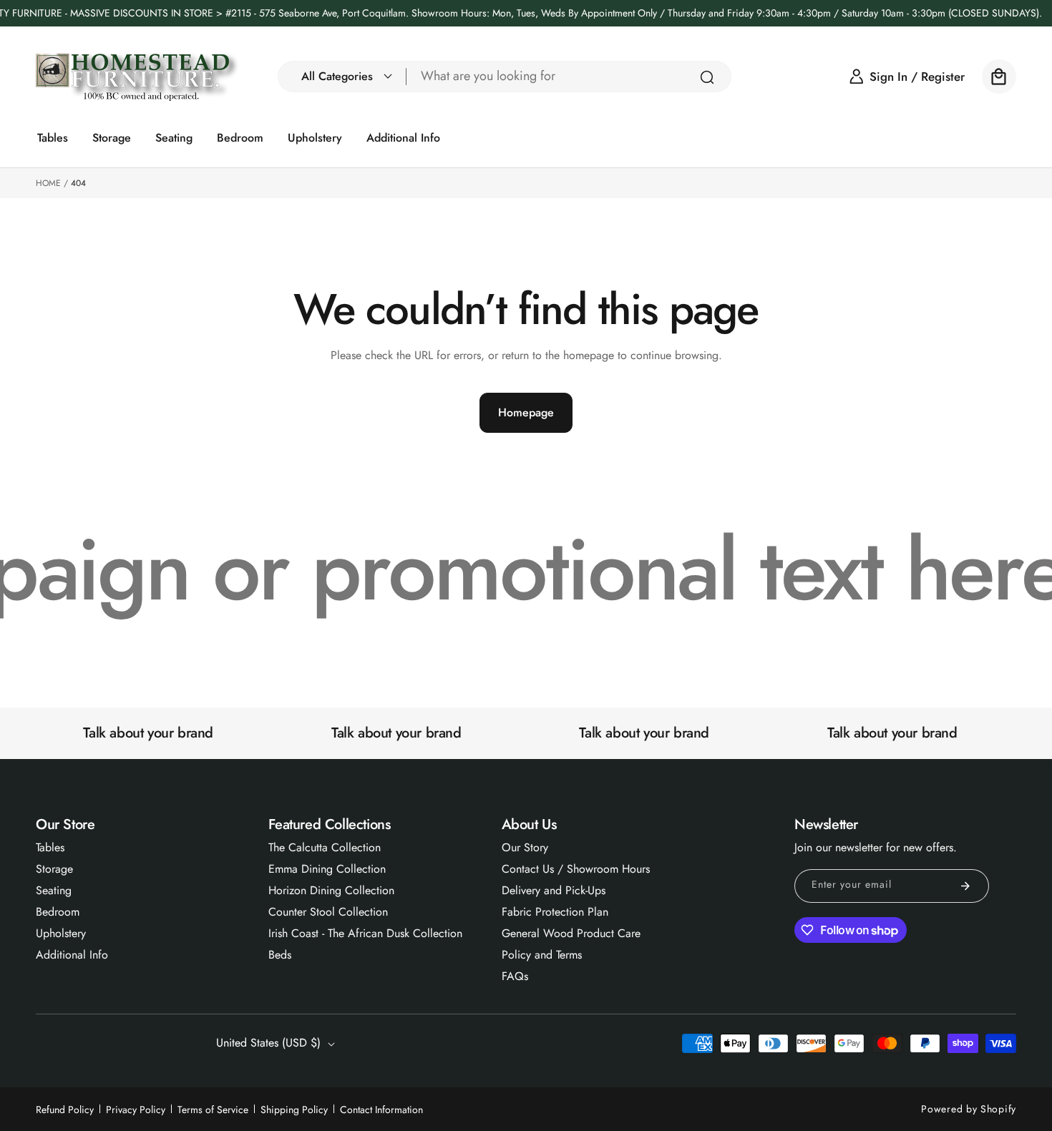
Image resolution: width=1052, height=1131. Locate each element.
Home (48, 183)
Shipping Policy (294, 1109)
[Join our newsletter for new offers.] (965, 886)
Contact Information (381, 1109)
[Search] (707, 77)
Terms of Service (212, 1109)
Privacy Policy (135, 1109)
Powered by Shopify (968, 1109)
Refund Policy (65, 1109)
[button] (342, 77)
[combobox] (569, 76)
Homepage (526, 412)
